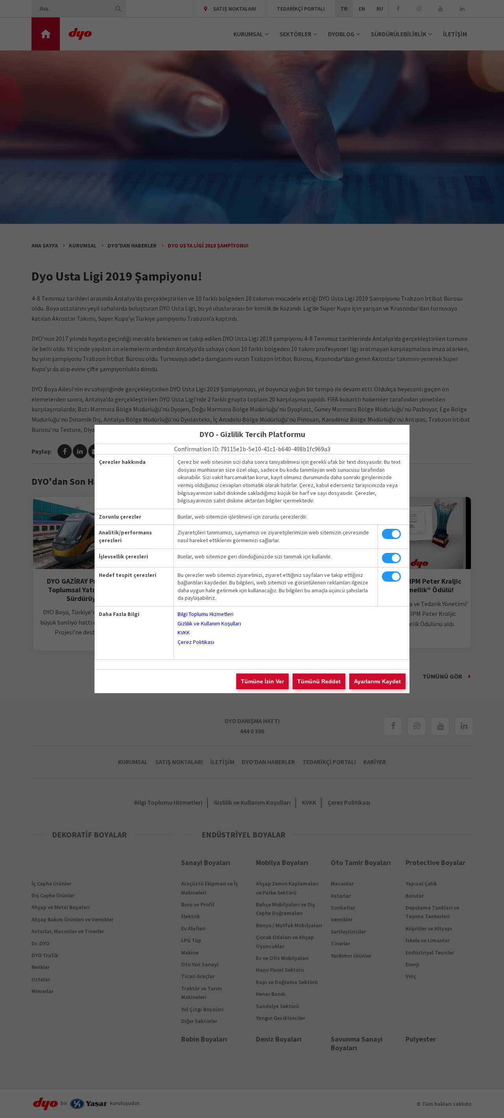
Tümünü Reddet (319, 681)
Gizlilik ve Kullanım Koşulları (209, 623)
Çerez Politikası (196, 642)
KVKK (184, 632)
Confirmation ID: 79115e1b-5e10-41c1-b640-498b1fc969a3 (252, 449)
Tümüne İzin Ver (262, 681)
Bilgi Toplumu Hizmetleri (205, 614)
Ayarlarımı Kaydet (377, 681)
